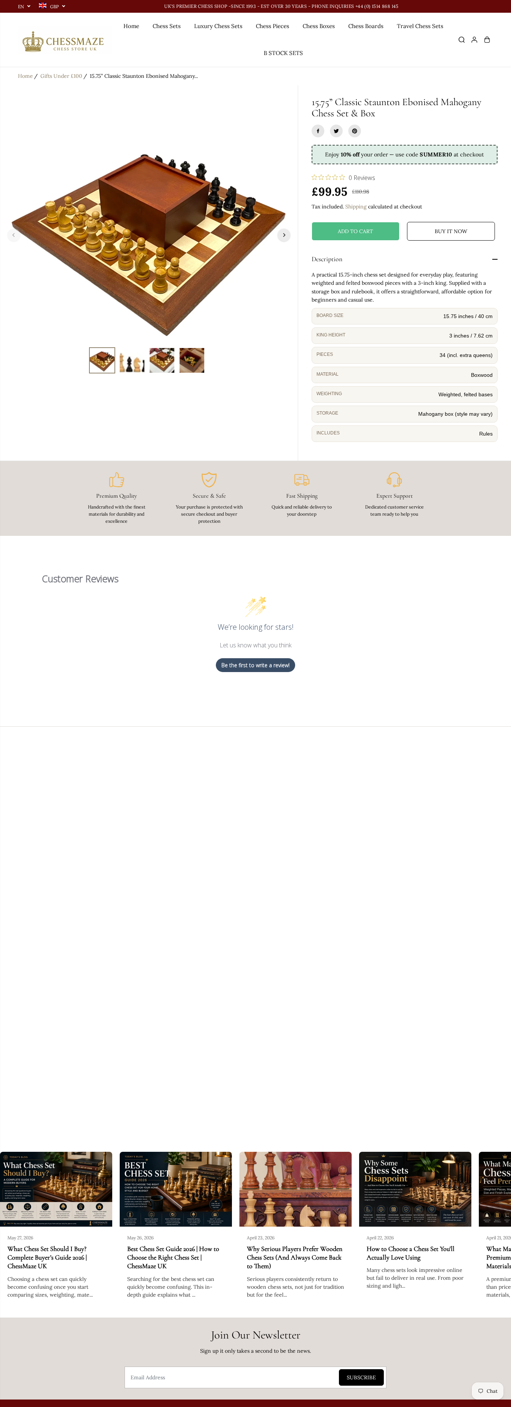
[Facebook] (318, 131)
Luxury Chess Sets (218, 26)
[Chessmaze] (65, 39)
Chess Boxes (319, 26)
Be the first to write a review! (255, 665)
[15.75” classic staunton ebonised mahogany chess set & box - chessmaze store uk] (149, 235)
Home (131, 26)
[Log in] (474, 39)
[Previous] (13, 235)
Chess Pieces (272, 26)
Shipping (356, 206)
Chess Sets (167, 26)
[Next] (284, 235)
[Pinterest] (354, 131)
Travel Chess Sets (420, 26)
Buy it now (451, 231)
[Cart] (487, 39)
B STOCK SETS (283, 53)
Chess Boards (365, 26)
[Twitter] (336, 131)
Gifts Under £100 (61, 76)
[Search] (461, 39)
